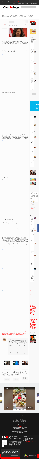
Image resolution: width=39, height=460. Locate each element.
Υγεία (31, 203)
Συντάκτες (14, 3)
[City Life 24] (11, 8)
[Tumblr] (36, 1)
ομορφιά (34, 328)
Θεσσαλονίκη (33, 308)
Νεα (34, 315)
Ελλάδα (32, 306)
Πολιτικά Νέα (32, 318)
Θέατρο (34, 307)
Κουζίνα (31, 310)
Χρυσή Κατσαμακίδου (19, 24)
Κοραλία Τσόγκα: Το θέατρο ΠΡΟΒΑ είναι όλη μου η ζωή (24, 373)
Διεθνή (32, 303)
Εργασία (32, 206)
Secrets (31, 293)
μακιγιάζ (31, 328)
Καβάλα (32, 309)
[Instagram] (35, 1)
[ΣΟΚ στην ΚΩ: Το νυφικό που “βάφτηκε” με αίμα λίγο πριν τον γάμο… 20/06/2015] (38, 456)
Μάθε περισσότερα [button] (14, 455)
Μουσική (32, 313)
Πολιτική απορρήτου (27, 451)
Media (33, 292)
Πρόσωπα (32, 320)
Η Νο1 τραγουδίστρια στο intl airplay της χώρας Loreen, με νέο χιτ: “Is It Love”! (6, 373)
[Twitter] (32, 1)
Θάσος (31, 307)
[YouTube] (33, 1)
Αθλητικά (32, 296)
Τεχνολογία (32, 323)
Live (34, 291)
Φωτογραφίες (34, 325)
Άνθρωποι (32, 295)
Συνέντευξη (32, 321)
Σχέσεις (34, 322)
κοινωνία (33, 327)
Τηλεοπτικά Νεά (33, 324)
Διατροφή (32, 301)
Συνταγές (31, 322)
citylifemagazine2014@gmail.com (16, 1)
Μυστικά (31, 315)
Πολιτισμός (33, 319)
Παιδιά (31, 316)
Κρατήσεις (34, 310)
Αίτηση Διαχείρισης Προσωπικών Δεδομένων (29, 3)
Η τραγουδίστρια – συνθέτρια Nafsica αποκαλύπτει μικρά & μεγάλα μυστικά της (15, 373)
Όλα (27, 21)
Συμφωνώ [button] (10, 458)
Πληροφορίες (33, 317)
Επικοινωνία (19, 3)
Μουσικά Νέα (32, 312)
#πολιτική (32, 290)
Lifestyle (31, 291)
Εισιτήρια (32, 305)
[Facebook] (31, 1)
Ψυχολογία (31, 326)
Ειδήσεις (31, 304)
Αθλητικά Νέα (33, 298)
